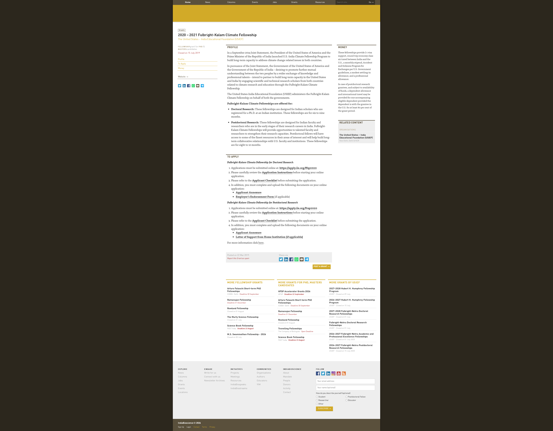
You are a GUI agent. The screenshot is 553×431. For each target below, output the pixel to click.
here (261, 242)
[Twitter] (179, 85)
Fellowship (184, 47)
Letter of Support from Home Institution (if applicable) (269, 237)
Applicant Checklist (264, 180)
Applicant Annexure (248, 192)
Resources (320, 2)
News (207, 2)
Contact (287, 392)
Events (255, 2)
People (286, 381)
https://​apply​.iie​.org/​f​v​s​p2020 (298, 208)
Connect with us (212, 377)
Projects (235, 373)
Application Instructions (277, 172)
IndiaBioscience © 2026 (189, 423)
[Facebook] (188, 85)
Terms (204, 427)
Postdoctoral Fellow (356, 397)
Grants (294, 2)
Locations (183, 392)
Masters (182, 49)
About (286, 373)
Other (320, 404)
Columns (231, 2)
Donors (286, 384)
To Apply (182, 64)
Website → (183, 77)
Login (189, 427)
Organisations (264, 373)
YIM (259, 384)
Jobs (275, 2)
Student (321, 397)
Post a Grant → (322, 266)
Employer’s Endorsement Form (255, 196)
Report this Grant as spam (238, 258)
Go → (371, 2)
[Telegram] (202, 85)
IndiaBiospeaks (238, 384)
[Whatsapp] (193, 85)
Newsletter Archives (214, 381)
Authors (261, 377)
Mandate (287, 377)
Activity (286, 388)
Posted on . (238, 255)
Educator (352, 400)
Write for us (210, 373)
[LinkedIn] (184, 85)
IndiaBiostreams (239, 388)
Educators (262, 381)
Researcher (323, 400)
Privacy (212, 427)
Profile (181, 59)
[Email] (197, 85)
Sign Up (181, 427)
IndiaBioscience (276, 13)
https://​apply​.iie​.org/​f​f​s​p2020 (298, 168)
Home (188, 2)
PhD (201, 47)
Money (181, 68)
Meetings (235, 377)
